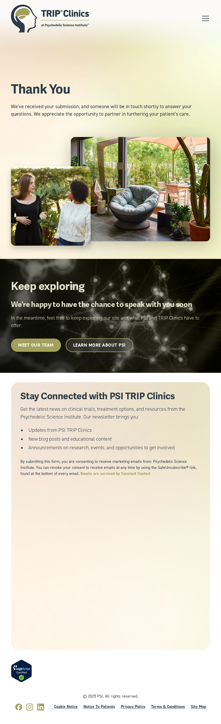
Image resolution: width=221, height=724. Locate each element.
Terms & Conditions (168, 706)
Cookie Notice (66, 706)
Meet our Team (36, 345)
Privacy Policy (133, 706)
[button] (204, 18)
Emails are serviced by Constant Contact (115, 473)
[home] (50, 19)
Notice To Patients (99, 706)
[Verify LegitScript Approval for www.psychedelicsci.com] (21, 671)
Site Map (198, 706)
